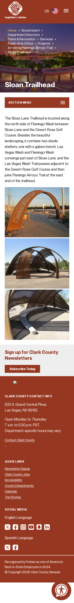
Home (12, 30)
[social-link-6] (47, 528)
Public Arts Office (20, 43)
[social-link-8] (16, 549)
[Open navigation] (66, 10)
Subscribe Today (22, 369)
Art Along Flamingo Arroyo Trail (30, 48)
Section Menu (19, 102)
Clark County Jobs (17, 474)
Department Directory (24, 35)
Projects (44, 43)
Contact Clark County (20, 440)
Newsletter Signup (17, 469)
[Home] (15, 17)
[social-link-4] (31, 528)
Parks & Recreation (22, 39)
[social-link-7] (8, 549)
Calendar (11, 491)
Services (46, 39)
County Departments (19, 486)
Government (30, 30)
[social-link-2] (16, 528)
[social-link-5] (39, 528)
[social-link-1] (8, 528)
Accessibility (13, 480)
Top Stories (13, 497)
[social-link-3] (23, 528)
